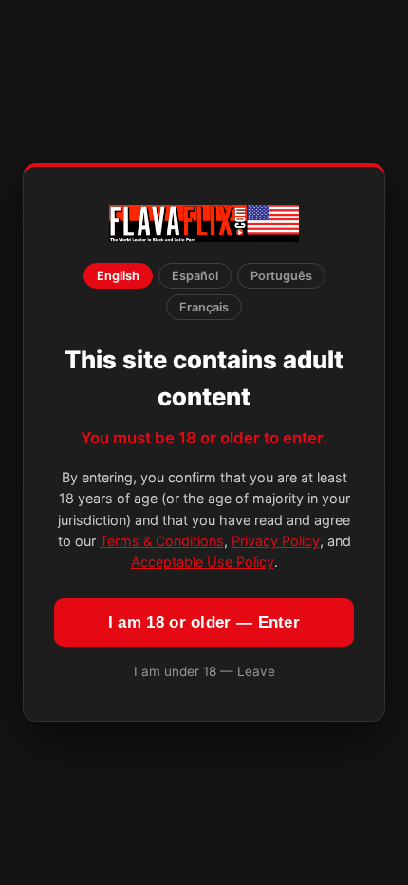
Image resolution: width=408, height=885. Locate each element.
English (118, 276)
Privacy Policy (276, 541)
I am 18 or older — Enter (204, 622)
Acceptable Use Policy (202, 562)
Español (195, 276)
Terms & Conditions (162, 541)
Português (281, 276)
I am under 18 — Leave (204, 671)
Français (204, 307)
